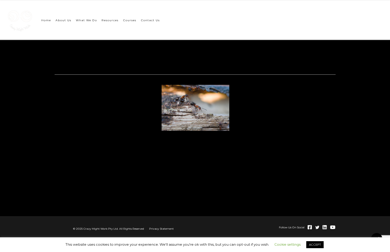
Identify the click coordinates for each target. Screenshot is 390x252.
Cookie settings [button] (287, 244)
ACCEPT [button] (315, 244)
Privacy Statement (161, 228)
